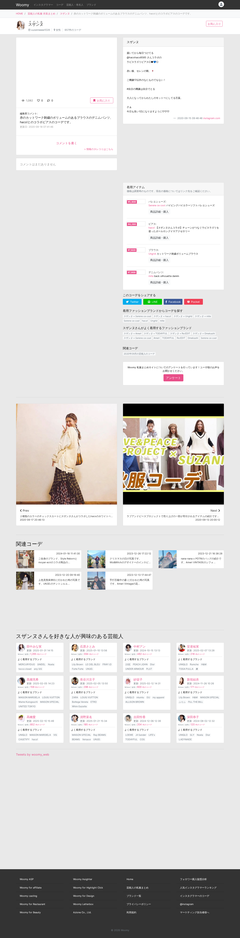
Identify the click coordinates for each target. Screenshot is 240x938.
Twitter (134, 301)
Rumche (194, 664)
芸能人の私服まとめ (137, 887)
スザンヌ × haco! (162, 316)
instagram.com (211, 118)
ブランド (91, 4)
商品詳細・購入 (159, 211)
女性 (58, 29)
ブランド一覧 (134, 896)
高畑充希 (33, 679)
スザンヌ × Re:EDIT (180, 333)
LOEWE (129, 734)
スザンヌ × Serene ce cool (137, 316)
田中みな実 (34, 646)
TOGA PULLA (186, 668)
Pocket (195, 301)
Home (130, 879)
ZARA (75, 697)
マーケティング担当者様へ (194, 912)
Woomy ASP (27, 879)
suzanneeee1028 (40, 29)
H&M (203, 664)
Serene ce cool (156, 205)
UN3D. (89, 668)
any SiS (38, 668)
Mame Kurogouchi (28, 701)
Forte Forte (77, 668)
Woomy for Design (83, 896)
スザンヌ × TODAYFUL (155, 333)
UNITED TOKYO (27, 706)
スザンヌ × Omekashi (204, 333)
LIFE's (152, 734)
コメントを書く (66, 143)
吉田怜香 (140, 717)
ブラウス (153, 250)
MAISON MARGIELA (29, 697)
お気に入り (214, 23)
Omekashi (193, 338)
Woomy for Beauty (30, 912)
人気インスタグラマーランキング (198, 887)
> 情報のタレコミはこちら (98, 149)
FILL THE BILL (195, 701)
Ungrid (152, 253)
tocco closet (25, 668)
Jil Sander (141, 734)
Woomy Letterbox (83, 904)
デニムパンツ (155, 272)
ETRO (94, 701)
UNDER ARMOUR (134, 668)
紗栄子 (138, 679)
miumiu (140, 697)
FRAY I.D (107, 664)
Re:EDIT (181, 338)
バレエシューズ (157, 201)
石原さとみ (87, 646)
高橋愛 (31, 717)
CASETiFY (24, 739)
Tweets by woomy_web (32, 754)
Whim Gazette (79, 706)
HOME (19, 13)
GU (148, 697)
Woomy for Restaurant (32, 904)
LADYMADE (185, 739)
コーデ (59, 4)
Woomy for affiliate (30, 887)
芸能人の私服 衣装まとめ (41, 13)
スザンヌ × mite (203, 316)
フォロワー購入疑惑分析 (193, 879)
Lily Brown (77, 664)
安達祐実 (193, 646)
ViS (55, 734)
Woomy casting (28, 896)
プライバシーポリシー (139, 904)
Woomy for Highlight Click (88, 887)
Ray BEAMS (99, 734)
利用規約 (131, 912)
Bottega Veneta (80, 701)
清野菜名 (86, 717)
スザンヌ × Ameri (132, 333)
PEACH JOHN (140, 664)
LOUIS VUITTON (51, 697)
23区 (127, 664)
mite (150, 276)
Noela (51, 664)
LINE (154, 301)
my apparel (158, 697)
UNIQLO (183, 664)
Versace (86, 739)
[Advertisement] (173, 153)
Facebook (174, 301)
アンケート (173, 378)
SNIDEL (41, 664)
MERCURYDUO (27, 664)
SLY (192, 734)
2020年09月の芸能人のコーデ (139, 353)
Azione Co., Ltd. (82, 912)
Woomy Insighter (82, 879)
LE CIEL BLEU (93, 664)
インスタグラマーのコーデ (194, 896)
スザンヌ (65, 13)
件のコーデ (38, 654)
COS (142, 739)
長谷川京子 (87, 679)
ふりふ (182, 701)
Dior (152, 664)
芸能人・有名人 (74, 4)
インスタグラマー (43, 4)
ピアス (152, 224)
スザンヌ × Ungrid (183, 316)
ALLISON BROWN (134, 701)
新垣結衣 (193, 679)
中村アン (140, 646)
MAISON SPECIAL (49, 701)
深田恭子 (193, 717)
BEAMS (76, 739)
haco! (151, 227)
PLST (149, 668)
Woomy (22, 5)
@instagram (187, 904)
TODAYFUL (168, 338)
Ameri (157, 338)
